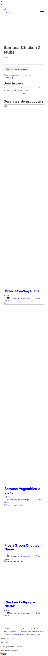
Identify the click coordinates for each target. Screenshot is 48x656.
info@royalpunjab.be (38, 631)
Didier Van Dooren (18, 634)
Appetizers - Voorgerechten (21, 75)
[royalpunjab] (20, 13)
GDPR (39, 634)
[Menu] (41, 13)
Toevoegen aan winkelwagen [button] (19, 298)
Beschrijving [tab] (8, 77)
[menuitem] (41, 13)
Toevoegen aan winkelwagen (16, 69)
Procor (34, 634)
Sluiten (3, 655)
